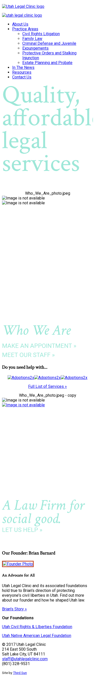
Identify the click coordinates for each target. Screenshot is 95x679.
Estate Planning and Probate (47, 62)
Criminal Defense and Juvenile (49, 43)
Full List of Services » (47, 386)
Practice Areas (25, 29)
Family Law (32, 38)
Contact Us (21, 77)
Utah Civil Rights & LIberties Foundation (37, 626)
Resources (21, 72)
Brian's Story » (14, 609)
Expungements (35, 48)
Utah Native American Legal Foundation (36, 635)
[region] (47, 137)
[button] (47, 179)
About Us (20, 24)
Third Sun (20, 673)
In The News (23, 67)
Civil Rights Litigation (41, 33)
